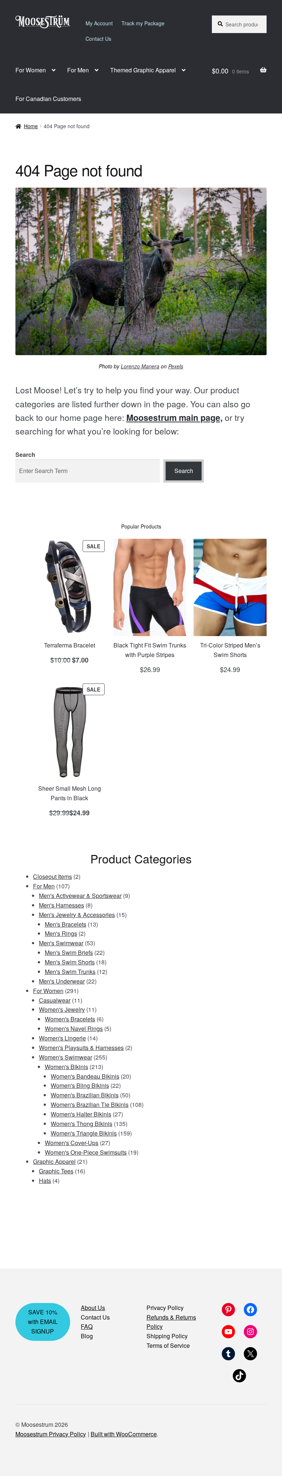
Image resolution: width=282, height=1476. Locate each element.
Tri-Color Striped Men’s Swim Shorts (230, 650)
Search (25, 454)
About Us (93, 1307)
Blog (87, 1336)
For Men (78, 70)
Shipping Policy (167, 1336)
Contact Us (98, 38)
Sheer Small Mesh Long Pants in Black (69, 793)
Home (31, 126)
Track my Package (143, 23)
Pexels (175, 366)
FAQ (87, 1326)
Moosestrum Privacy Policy (50, 1434)
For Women (30, 70)
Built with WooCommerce (124, 1434)
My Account (99, 23)
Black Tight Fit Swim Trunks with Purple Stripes (149, 650)
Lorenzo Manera (140, 366)
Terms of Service (168, 1345)
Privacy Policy (165, 1307)
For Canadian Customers (48, 98)
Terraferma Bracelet (69, 645)
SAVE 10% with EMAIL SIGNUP (43, 1321)
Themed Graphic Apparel (143, 70)
